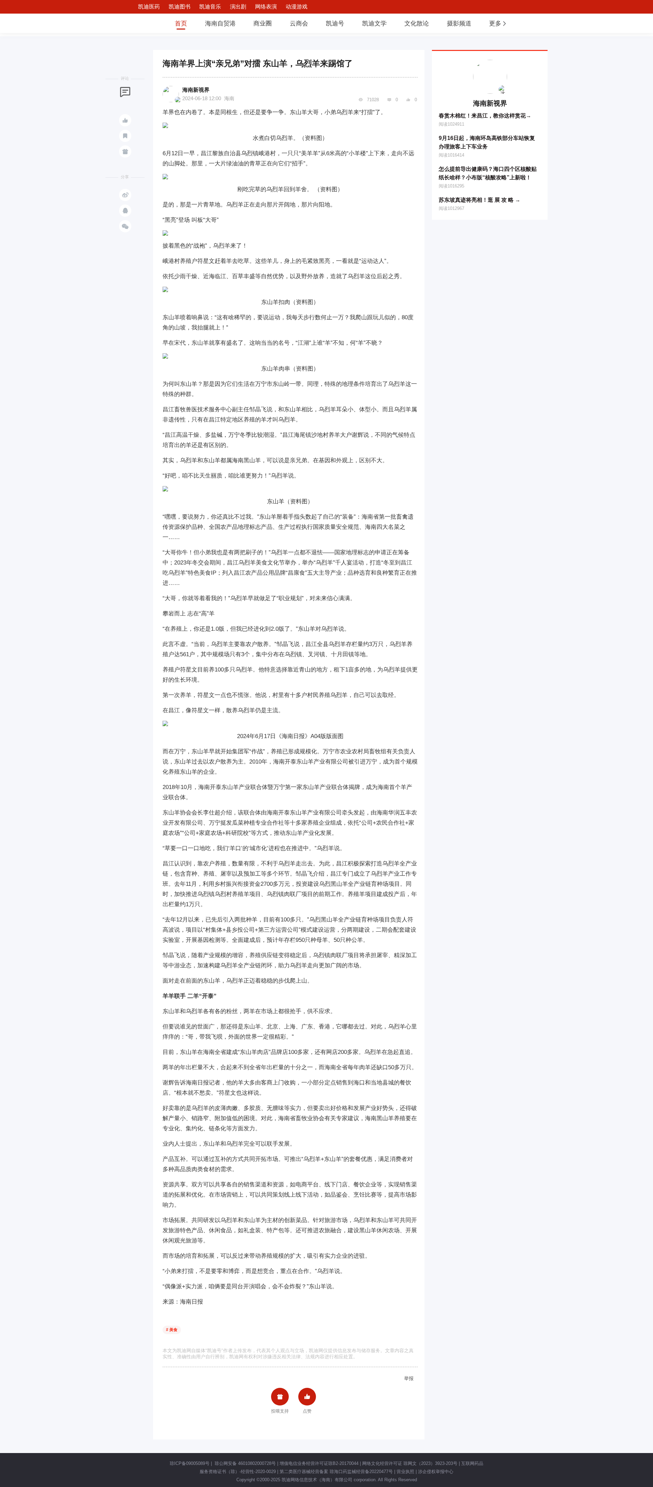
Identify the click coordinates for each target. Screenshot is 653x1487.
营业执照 (405, 1471)
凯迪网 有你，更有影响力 (143, 23)
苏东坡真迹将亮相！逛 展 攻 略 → (479, 200)
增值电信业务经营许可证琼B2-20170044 (319, 1463)
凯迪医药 (149, 7)
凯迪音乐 (210, 7)
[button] (498, 23)
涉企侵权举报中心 (435, 1471)
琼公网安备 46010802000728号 (244, 1463)
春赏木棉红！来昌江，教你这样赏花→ (485, 116)
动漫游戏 (296, 7)
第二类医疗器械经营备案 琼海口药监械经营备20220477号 (336, 1471)
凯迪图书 (179, 7)
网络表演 (266, 7)
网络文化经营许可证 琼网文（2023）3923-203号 (409, 1463)
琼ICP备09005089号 (190, 1463)
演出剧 (238, 7)
